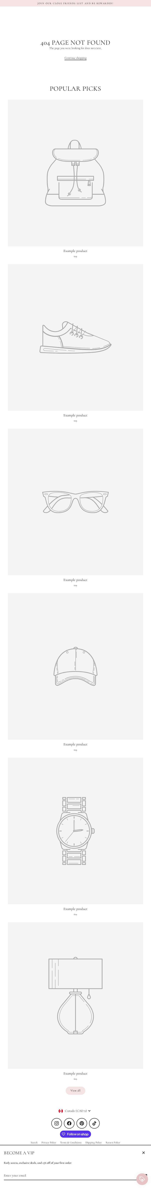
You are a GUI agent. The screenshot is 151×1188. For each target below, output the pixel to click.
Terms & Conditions (71, 1142)
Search (34, 1142)
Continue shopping (75, 58)
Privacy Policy (48, 1142)
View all (75, 1090)
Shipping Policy (93, 1142)
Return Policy (113, 1142)
